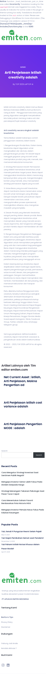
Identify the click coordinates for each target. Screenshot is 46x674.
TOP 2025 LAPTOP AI (24, 84)
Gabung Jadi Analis (9, 643)
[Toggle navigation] (5, 42)
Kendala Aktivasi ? (9, 648)
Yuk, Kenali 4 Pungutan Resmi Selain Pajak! (21, 531)
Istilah (23, 67)
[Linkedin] (8, 665)
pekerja (17, 299)
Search (4, 451)
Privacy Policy (7, 622)
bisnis (32, 140)
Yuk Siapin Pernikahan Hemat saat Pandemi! (22, 538)
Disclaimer (5, 627)
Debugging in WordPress (10, 18)
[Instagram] (3, 665)
